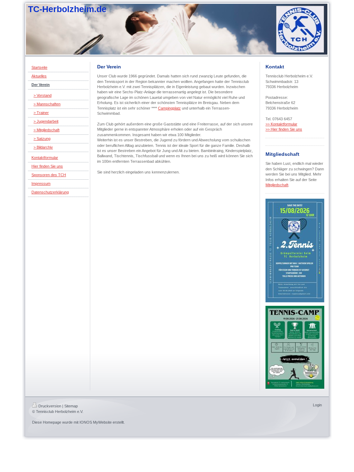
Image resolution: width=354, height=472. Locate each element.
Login (317, 405)
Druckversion (49, 406)
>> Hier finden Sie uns (284, 129)
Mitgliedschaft (277, 185)
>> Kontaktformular (281, 124)
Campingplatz (169, 108)
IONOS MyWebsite (96, 422)
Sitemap (71, 406)
